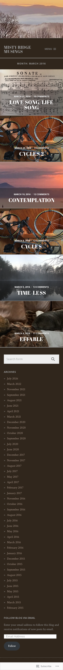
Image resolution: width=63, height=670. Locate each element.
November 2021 (16, 389)
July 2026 (12, 378)
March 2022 (14, 384)
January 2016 (14, 553)
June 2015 (12, 586)
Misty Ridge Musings (17, 49)
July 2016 (12, 520)
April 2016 (13, 537)
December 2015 (16, 559)
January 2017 (14, 493)
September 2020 (16, 438)
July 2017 (12, 471)
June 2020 (13, 449)
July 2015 (12, 580)
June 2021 (12, 406)
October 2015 (14, 564)
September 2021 (16, 395)
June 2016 (12, 526)
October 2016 (14, 504)
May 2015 (12, 591)
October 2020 (15, 433)
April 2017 (13, 482)
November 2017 (16, 460)
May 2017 (12, 477)
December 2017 (16, 455)
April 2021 (13, 411)
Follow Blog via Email (19, 617)
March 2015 (14, 602)
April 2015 (13, 597)
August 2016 (14, 515)
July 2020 (12, 444)
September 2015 (16, 570)
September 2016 (16, 509)
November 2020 (16, 428)
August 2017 (14, 466)
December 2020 (16, 422)
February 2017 (15, 488)
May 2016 (12, 531)
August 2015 (14, 575)
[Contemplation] (31, 170)
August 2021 (14, 400)
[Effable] (31, 313)
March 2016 (14, 542)
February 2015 (15, 608)
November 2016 (16, 498)
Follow (12, 646)
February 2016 (15, 548)
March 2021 (14, 417)
